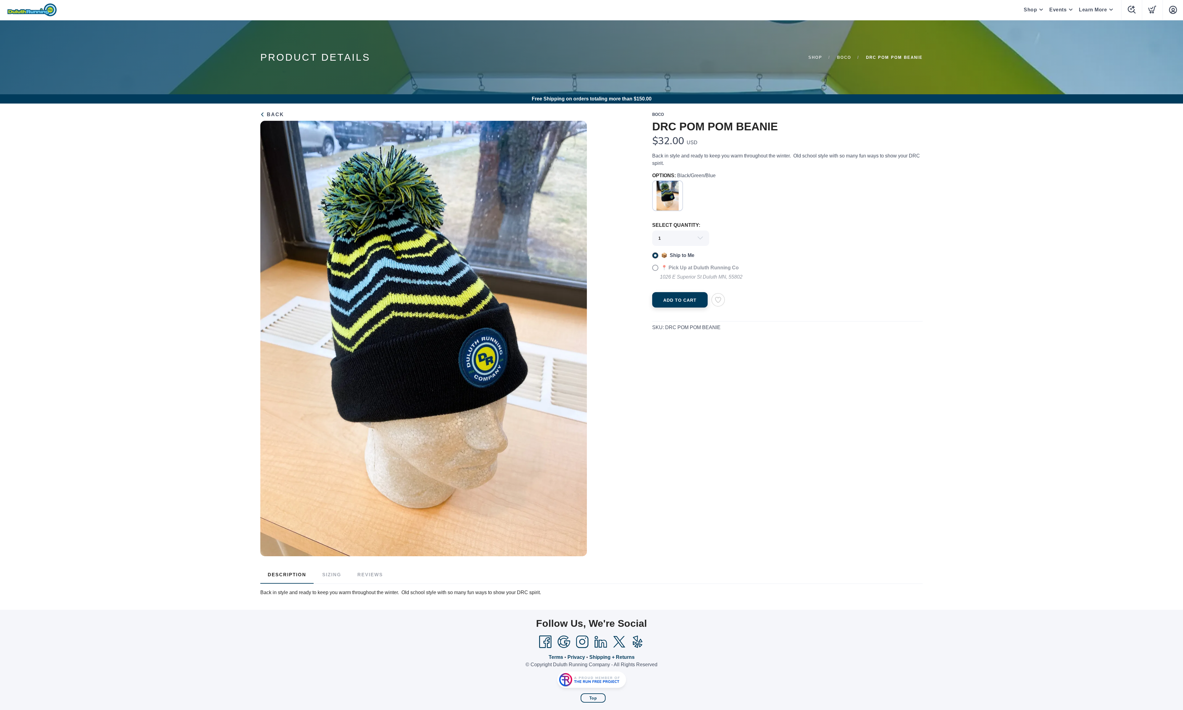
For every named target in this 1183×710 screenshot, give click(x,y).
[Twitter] (619, 642)
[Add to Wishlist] (718, 300)
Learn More (1093, 9)
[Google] (564, 642)
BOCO (844, 57)
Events (1058, 9)
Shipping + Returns (612, 657)
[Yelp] (637, 642)
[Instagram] (582, 642)
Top (593, 698)
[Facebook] (545, 642)
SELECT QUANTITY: (676, 225)
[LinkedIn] (601, 642)
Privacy (576, 657)
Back (274, 114)
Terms (556, 657)
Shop (1030, 9)
